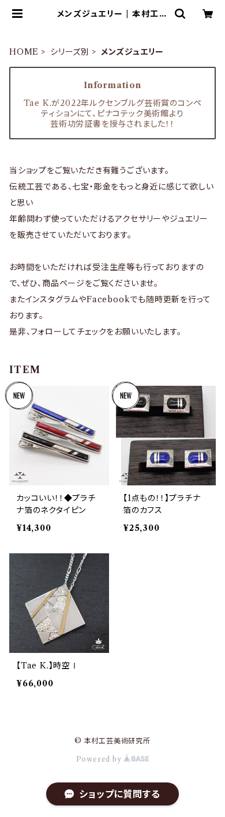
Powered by (100, 759)
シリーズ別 (69, 52)
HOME (24, 52)
